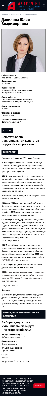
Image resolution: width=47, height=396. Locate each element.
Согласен (39, 386)
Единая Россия (9, 351)
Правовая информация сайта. (14, 391)
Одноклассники (20, 78)
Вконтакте (6, 78)
